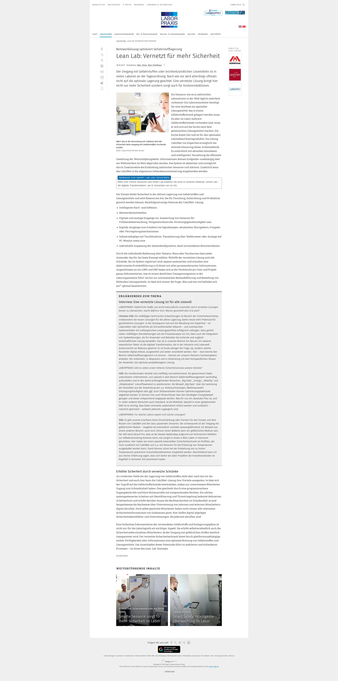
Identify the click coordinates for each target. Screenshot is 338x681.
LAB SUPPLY (215, 34)
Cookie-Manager (109, 656)
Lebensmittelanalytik (124, 34)
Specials (191, 34)
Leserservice (120, 656)
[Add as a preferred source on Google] (169, 649)
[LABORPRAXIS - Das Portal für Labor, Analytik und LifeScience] (94, 34)
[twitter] (102, 54)
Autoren (231, 656)
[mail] (102, 71)
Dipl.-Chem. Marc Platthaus (149, 65)
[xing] (102, 60)
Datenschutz (130, 656)
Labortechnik (106, 34)
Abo (212, 656)
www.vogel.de (214, 666)
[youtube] (179, 642)
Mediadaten (187, 656)
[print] (102, 77)
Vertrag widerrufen (221, 656)
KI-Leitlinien (206, 656)
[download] (102, 83)
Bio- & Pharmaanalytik (147, 34)
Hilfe (153, 656)
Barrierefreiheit (141, 656)
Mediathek (203, 34)
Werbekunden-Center (174, 656)
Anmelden (236, 5)
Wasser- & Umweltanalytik (172, 34)
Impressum (197, 656)
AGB (148, 656)
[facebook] (102, 49)
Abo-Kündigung (161, 656)
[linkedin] (102, 66)
